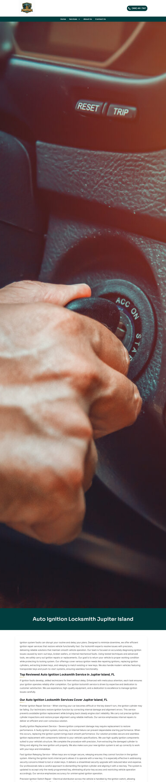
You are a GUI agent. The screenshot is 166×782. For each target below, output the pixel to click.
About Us (87, 19)
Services (73, 19)
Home (63, 19)
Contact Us (100, 19)
